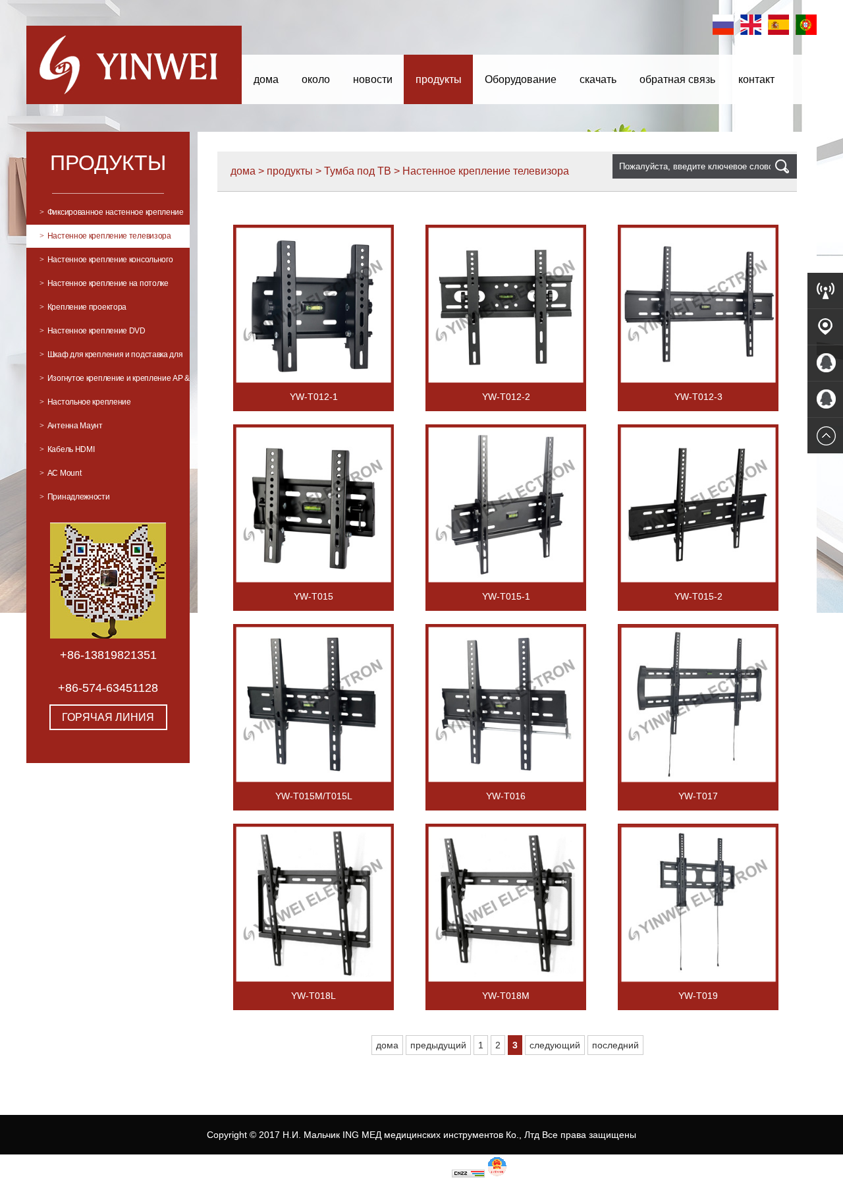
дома (266, 79)
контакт (756, 79)
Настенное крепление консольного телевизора (106, 263)
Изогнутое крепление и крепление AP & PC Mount (115, 382)
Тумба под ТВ (357, 171)
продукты (439, 79)
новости (373, 79)
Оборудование (521, 79)
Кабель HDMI (67, 449)
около (316, 79)
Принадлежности (75, 496)
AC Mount (60, 473)
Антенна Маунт (71, 425)
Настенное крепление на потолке (104, 283)
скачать (598, 79)
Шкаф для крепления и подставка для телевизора (111, 358)
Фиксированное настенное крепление (112, 212)
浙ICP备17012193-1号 (402, 1174)
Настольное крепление (85, 402)
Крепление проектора (83, 307)
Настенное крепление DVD (93, 330)
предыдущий (438, 1045)
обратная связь (677, 79)
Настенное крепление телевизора (105, 236)
